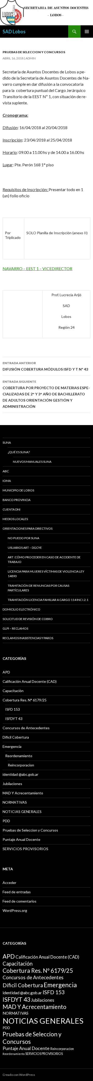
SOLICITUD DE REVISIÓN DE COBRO (28, 619)
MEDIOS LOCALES (15, 519)
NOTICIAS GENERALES (22, 811)
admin (31, 58)
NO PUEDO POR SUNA (23, 538)
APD (6, 672)
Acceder (9, 882)
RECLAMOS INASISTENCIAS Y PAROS (28, 638)
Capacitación (13, 690)
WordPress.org (15, 910)
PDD (6, 821)
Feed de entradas (17, 892)
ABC (6, 471)
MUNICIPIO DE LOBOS (18, 490)
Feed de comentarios (19, 901)
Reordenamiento (18, 756)
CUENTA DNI (11, 509)
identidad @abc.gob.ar (20, 774)
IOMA (7, 481)
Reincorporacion (21, 765)
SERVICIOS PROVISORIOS (25, 849)
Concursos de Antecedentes (26, 728)
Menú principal (87, 31)
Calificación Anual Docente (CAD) (30, 681)
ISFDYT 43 (13, 718)
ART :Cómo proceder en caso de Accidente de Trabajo (44, 559)
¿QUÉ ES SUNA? (19, 452)
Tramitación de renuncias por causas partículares (38, 588)
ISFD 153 (12, 709)
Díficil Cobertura (16, 737)
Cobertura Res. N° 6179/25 (25, 700)
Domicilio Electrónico (21, 609)
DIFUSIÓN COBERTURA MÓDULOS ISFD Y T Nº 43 (45, 366)
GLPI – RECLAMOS (15, 628)
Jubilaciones (12, 783)
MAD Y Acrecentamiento (23, 793)
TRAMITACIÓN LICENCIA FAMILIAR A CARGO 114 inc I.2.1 (48, 600)
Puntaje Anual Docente (21, 839)
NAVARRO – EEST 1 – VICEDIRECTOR (37, 268)
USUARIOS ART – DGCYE (25, 548)
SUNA (7, 442)
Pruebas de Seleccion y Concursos (34, 52)
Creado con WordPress (19, 1075)
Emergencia (12, 746)
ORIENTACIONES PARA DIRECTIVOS (27, 528)
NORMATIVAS (15, 802)
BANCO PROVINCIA (16, 500)
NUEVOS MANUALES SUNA (32, 462)
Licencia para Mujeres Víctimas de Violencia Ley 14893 (46, 573)
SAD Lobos (14, 31)
